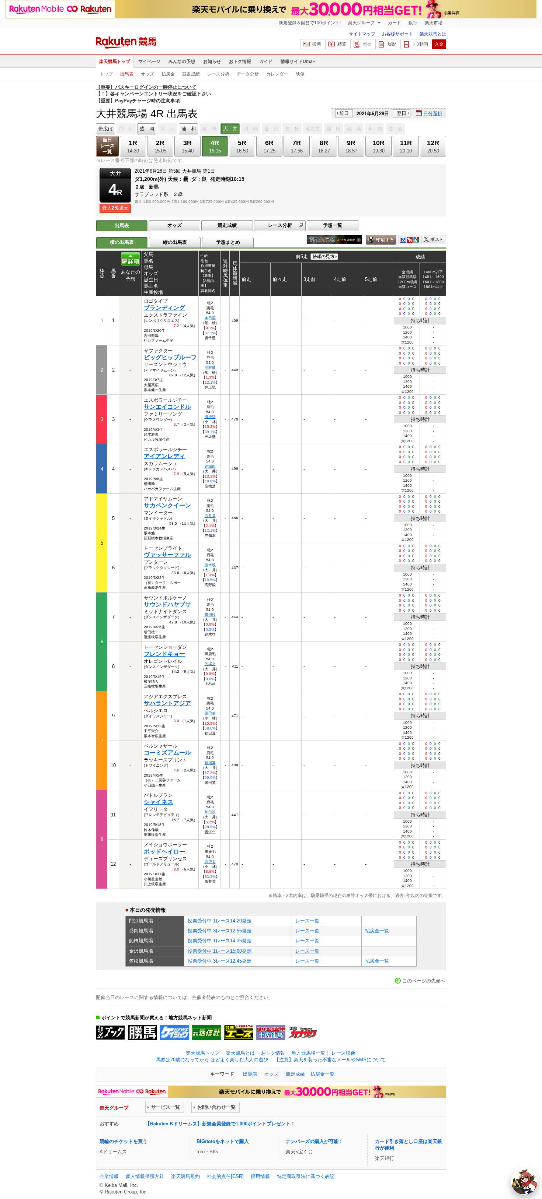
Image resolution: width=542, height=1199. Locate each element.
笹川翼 (210, 763)
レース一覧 (307, 921)
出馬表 (126, 74)
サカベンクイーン (167, 505)
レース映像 (343, 1053)
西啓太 (210, 861)
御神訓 (210, 417)
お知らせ (212, 61)
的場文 (210, 664)
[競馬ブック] (110, 1032)
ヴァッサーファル (167, 555)
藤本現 (210, 565)
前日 (344, 113)
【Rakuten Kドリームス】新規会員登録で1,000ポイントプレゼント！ (220, 1123)
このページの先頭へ (423, 981)
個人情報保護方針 (145, 1176)
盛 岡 (147, 128)
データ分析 (248, 74)
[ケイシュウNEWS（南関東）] (174, 1032)
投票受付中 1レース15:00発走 (219, 951)
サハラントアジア (167, 703)
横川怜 (210, 614)
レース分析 (218, 74)
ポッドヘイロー (164, 851)
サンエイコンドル (167, 407)
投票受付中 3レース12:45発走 (219, 961)
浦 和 (188, 128)
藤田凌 (210, 713)
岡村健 (210, 367)
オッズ (147, 74)
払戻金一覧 (377, 930)
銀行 (413, 22)
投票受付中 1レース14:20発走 (219, 921)
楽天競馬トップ (114, 61)
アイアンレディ (164, 456)
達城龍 (210, 466)
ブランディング (164, 308)
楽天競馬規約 (185, 1176)
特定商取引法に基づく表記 (305, 1176)
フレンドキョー (164, 654)
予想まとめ (228, 242)
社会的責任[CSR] (225, 1176)
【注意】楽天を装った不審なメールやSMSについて (330, 1059)
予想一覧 (332, 225)
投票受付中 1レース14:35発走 (219, 940)
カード (394, 22)
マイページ (149, 61)
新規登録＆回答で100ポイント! (310, 22)
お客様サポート (397, 33)
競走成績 (191, 74)
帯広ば (105, 128)
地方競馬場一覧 (308, 1053)
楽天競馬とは (433, 33)
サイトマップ (362, 33)
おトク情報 (240, 61)
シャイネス (158, 802)
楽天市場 (433, 22)
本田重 (210, 318)
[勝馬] (142, 1032)
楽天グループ (362, 22)
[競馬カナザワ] (302, 1032)
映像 (300, 74)
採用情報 (260, 1176)
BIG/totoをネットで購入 (223, 1141)
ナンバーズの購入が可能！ (314, 1141)
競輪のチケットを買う (123, 1141)
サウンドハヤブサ (167, 604)
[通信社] (206, 1032)
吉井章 (210, 516)
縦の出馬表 (175, 242)
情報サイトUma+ (298, 61)
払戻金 (168, 74)
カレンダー (277, 74)
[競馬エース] (238, 1032)
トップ (106, 74)
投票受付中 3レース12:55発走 (219, 930)
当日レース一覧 (107, 145)
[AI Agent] (524, 1181)
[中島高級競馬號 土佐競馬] (270, 1032)
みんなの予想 (181, 61)
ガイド (265, 61)
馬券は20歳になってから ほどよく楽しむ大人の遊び (212, 1059)
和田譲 (210, 812)
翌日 (401, 113)
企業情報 (109, 1176)
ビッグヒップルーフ (170, 357)
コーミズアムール (167, 752)
